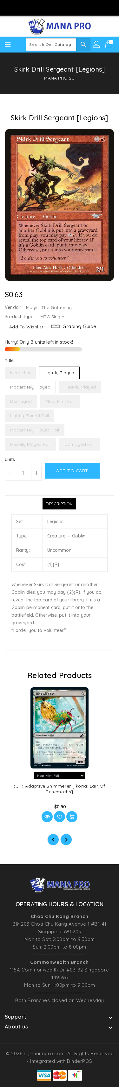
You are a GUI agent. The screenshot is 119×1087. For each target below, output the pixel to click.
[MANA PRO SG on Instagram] (53, 7)
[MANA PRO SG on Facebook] (41, 7)
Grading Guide (79, 326)
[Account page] (96, 44)
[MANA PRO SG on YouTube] (65, 7)
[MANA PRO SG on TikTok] (78, 7)
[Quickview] (47, 816)
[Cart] (109, 44)
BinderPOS (79, 1061)
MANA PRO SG (59, 78)
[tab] (59, 503)
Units (10, 459)
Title (9, 360)
